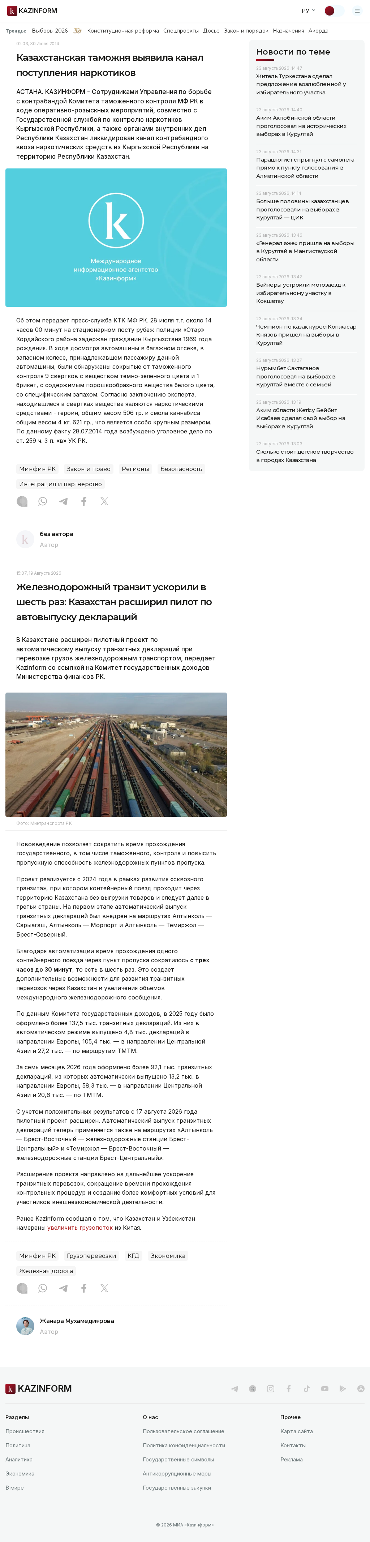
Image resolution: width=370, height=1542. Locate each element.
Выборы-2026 (50, 30)
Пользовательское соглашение (183, 1431)
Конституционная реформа (123, 30)
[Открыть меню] (357, 10)
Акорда (318, 30)
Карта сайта (296, 1431)
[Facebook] (84, 502)
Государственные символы (178, 1459)
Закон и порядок (246, 30)
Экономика (168, 1255)
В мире (14, 1487)
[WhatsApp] (42, 502)
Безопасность (181, 469)
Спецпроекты (181, 30)
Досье (211, 30)
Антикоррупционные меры (177, 1473)
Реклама (291, 1459)
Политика (17, 1445)
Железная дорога (46, 1271)
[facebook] (288, 1388)
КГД (133, 1255)
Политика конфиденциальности (184, 1445)
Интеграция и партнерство (60, 484)
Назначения (289, 30)
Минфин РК (37, 469)
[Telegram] (63, 502)
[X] (104, 502)
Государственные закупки (177, 1487)
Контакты (293, 1445)
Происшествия (24, 1431)
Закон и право (89, 469)
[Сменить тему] (334, 11)
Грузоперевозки (91, 1255)
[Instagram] (22, 502)
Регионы (135, 469)
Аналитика (19, 1459)
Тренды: (15, 31)
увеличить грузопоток (80, 1227)
